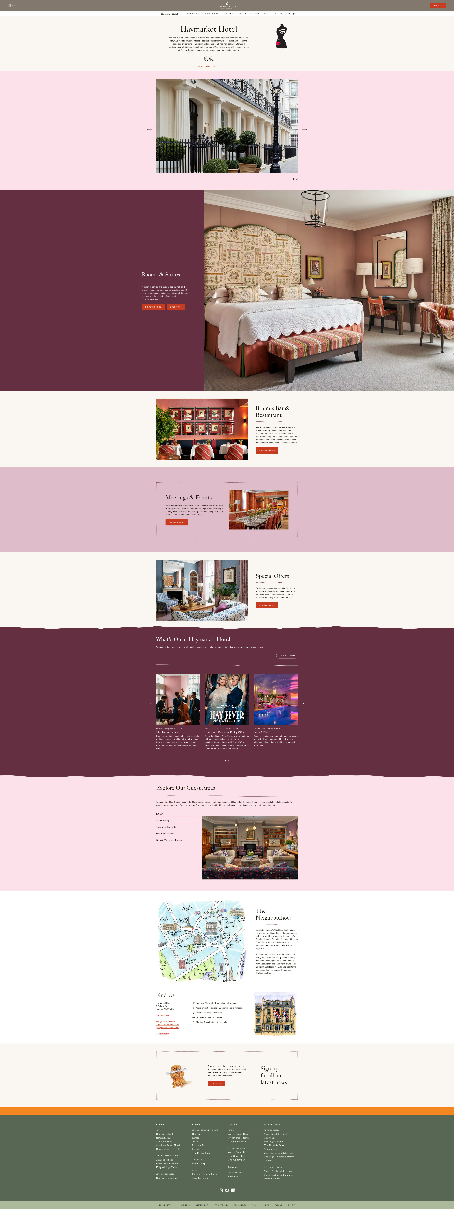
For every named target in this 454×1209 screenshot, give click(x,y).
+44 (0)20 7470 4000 (165, 1022)
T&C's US (278, 1205)
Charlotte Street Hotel (168, 1145)
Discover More (153, 307)
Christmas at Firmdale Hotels (279, 1152)
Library (159, 813)
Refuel (195, 1137)
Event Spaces (229, 14)
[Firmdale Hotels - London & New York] (227, 5)
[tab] (228, 760)
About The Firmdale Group (278, 1171)
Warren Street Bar (237, 1152)
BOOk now (175, 307)
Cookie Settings (166, 1205)
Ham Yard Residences (167, 1177)
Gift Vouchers (271, 1149)
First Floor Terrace (165, 833)
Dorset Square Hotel (167, 1163)
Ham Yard (197, 1133)
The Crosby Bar (236, 1155)
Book (437, 6)
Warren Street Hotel (238, 1133)
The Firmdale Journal (275, 1145)
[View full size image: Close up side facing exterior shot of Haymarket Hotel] (227, 126)
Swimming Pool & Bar (166, 827)
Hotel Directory (163, 1034)
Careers (268, 1160)
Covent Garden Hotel (167, 1149)
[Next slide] (304, 129)
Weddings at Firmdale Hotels (279, 1156)
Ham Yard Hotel (164, 1133)
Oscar (195, 1141)
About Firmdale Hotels (276, 1133)
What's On (254, 14)
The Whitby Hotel (237, 1141)
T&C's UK (265, 1205)
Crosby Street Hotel (238, 1137)
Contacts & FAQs (287, 14)
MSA (254, 1205)
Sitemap (291, 1205)
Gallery (242, 14)
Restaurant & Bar (211, 14)
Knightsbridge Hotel (166, 1167)
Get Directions (162, 1015)
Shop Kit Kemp (200, 1177)
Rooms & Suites (192, 14)
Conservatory (162, 820)
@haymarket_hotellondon (167, 1028)
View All (283, 655)
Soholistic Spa (199, 1163)
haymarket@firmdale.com (167, 1025)
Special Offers (269, 14)
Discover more (267, 450)
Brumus (196, 1149)
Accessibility (240, 1205)
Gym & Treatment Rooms (169, 840)
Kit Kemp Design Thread (205, 1174)
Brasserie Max (199, 1145)
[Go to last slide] (149, 129)
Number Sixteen (164, 1159)
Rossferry (233, 1176)
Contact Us (184, 1205)
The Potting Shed (201, 1152)
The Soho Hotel (164, 1141)
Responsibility (202, 1205)
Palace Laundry (272, 1178)
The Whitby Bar (236, 1159)
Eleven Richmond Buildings (278, 1174)
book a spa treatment (238, 805)
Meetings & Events (274, 1141)
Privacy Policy (221, 1205)
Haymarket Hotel (169, 14)
